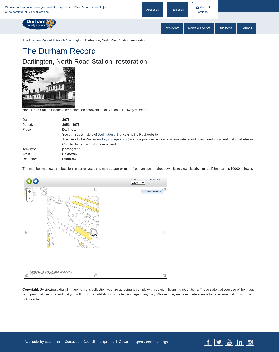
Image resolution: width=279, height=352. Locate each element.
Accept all (152, 9)
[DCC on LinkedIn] (239, 341)
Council (246, 28)
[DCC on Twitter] (218, 341)
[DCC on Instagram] (250, 341)
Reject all (178, 9)
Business (225, 28)
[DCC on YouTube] (229, 341)
